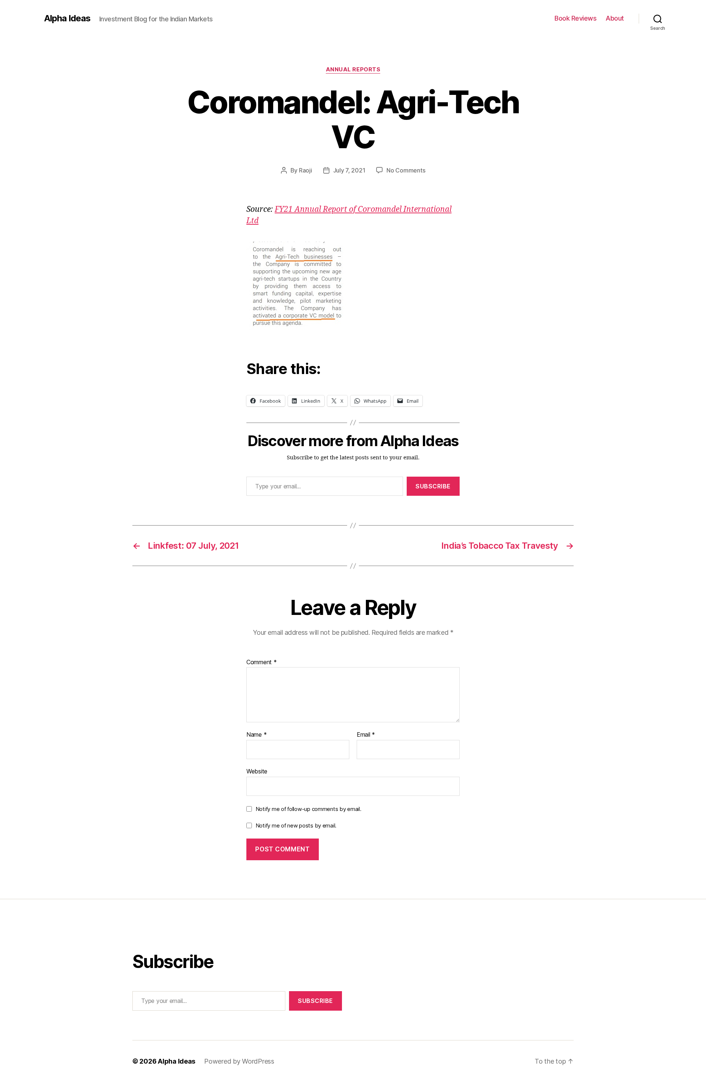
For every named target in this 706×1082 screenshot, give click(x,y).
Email (366, 735)
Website (256, 771)
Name (256, 735)
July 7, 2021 (349, 170)
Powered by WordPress (239, 1061)
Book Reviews (575, 18)
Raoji (305, 170)
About (615, 18)
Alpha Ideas (67, 18)
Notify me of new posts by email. (296, 825)
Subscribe (433, 486)
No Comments (405, 170)
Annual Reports (353, 69)
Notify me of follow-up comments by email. (308, 808)
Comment (261, 662)
